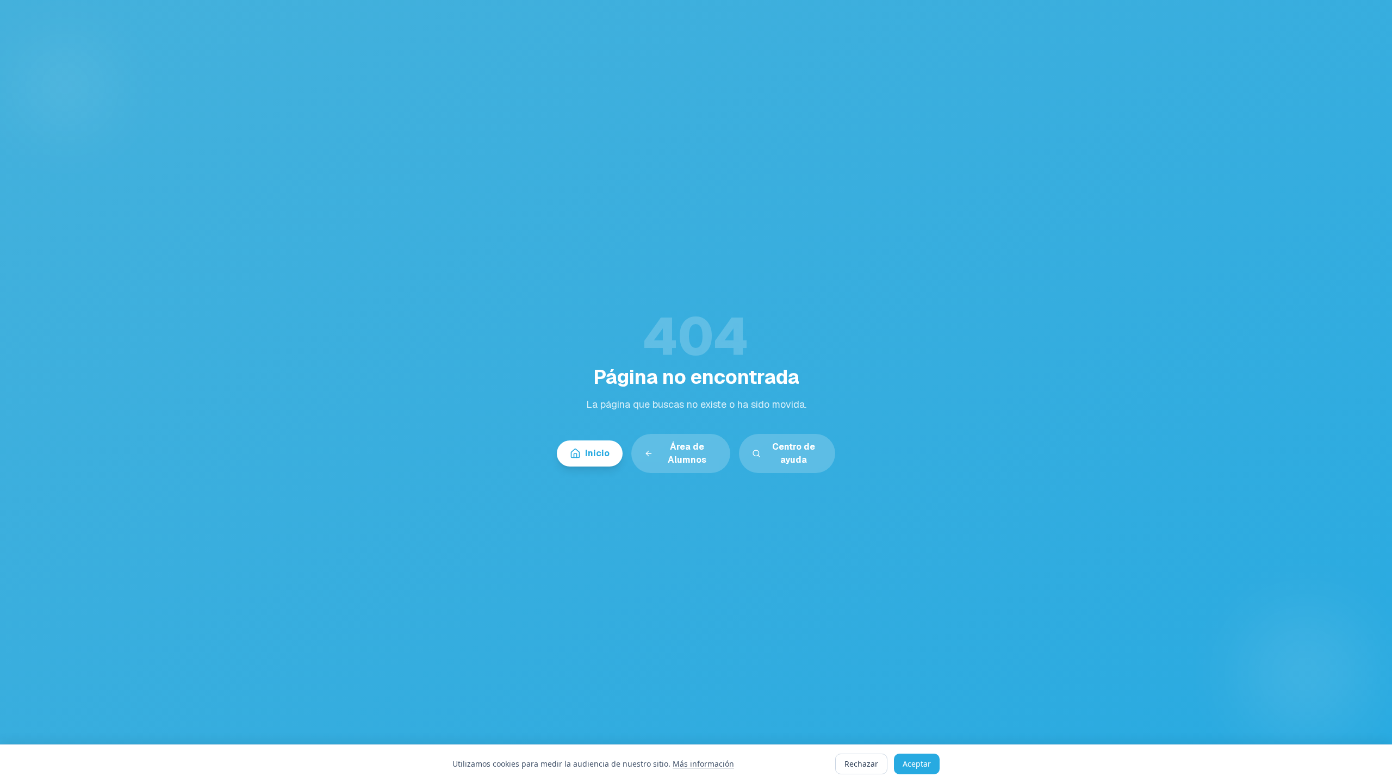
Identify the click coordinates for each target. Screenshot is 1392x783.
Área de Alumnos (687, 453)
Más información (703, 764)
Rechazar (861, 764)
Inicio (597, 453)
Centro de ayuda (793, 453)
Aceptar (917, 764)
